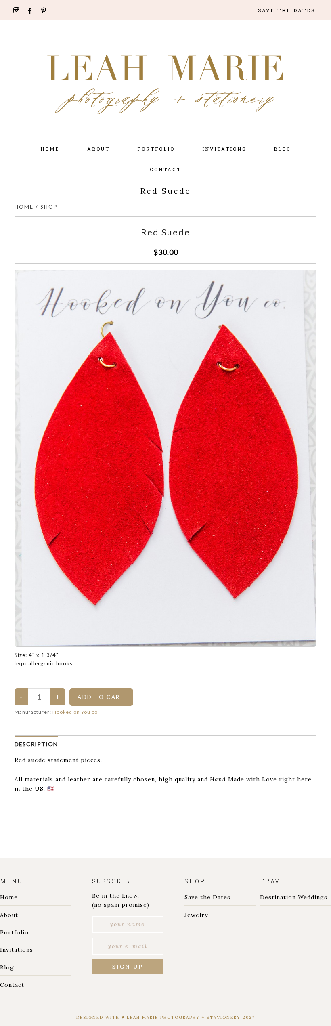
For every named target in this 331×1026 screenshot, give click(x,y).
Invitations (16, 949)
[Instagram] (19, 10)
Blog (7, 967)
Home (24, 207)
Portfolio (14, 932)
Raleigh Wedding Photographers (165, 84)
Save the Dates (207, 897)
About (9, 915)
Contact (12, 984)
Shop (49, 207)
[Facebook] (33, 10)
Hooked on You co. (75, 712)
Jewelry (196, 915)
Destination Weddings (293, 897)
